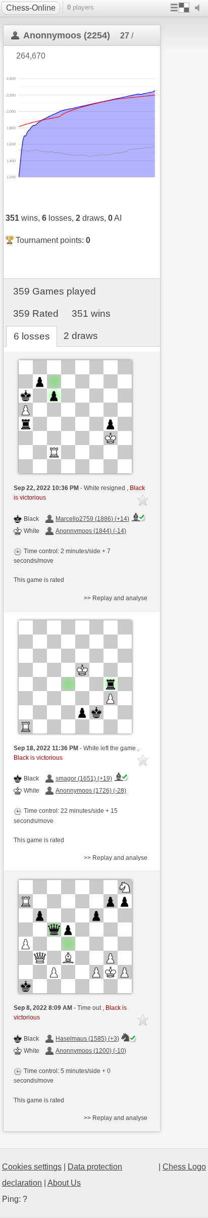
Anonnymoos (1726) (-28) (91, 790)
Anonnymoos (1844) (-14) (91, 530)
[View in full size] (75, 416)
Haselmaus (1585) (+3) (87, 1038)
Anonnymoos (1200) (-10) (91, 1050)
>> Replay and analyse (115, 598)
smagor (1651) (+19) (84, 778)
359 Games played (54, 291)
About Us (64, 1183)
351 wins (91, 313)
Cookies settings (32, 1166)
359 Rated (36, 313)
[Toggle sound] (199, 8)
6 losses (32, 336)
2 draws (81, 335)
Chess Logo (184, 1166)
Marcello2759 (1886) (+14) (92, 518)
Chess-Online (31, 8)
